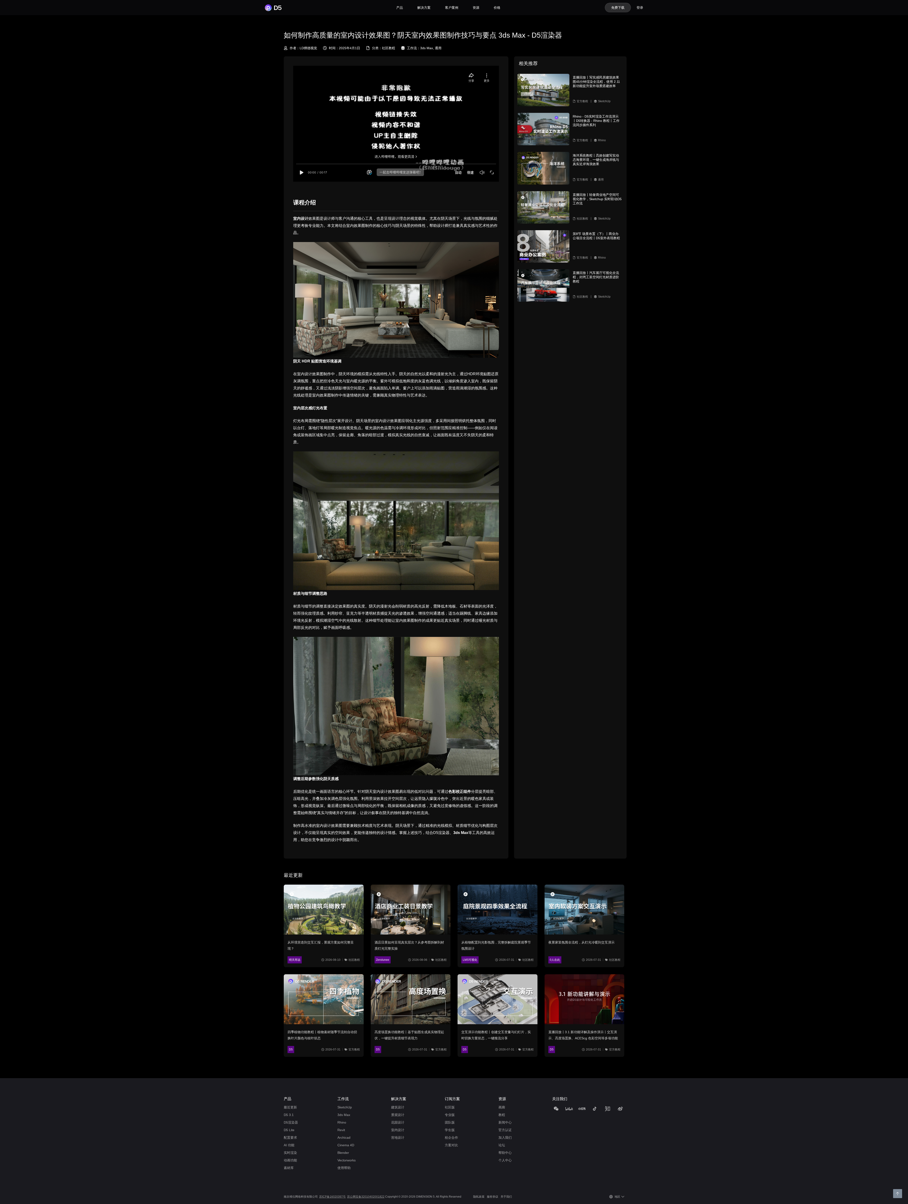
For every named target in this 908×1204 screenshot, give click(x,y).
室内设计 (300, 218)
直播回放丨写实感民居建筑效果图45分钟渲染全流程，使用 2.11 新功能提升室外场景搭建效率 (596, 81)
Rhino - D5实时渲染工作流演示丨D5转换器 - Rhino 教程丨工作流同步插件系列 (596, 121)
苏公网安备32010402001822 (365, 1196)
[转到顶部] (897, 1193)
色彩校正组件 (459, 791)
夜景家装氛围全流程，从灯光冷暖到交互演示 (581, 942)
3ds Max (460, 833)
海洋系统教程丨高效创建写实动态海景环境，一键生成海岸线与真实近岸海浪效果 (596, 160)
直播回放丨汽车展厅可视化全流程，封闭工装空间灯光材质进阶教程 (596, 277)
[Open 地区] (622, 1197)
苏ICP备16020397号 (332, 1196)
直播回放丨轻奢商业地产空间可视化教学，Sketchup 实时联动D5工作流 (597, 199)
